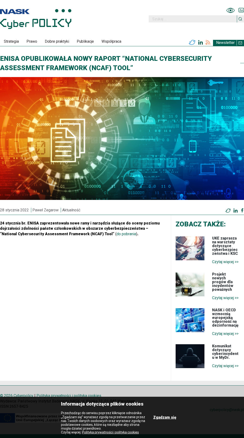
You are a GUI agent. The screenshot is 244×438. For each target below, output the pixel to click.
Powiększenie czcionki (241, 10)
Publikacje (85, 41)
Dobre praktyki (57, 41)
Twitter (192, 42)
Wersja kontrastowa (230, 10)
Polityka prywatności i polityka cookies (68, 395)
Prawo (31, 41)
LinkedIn (200, 42)
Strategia (11, 41)
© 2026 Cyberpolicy (16, 395)
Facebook (242, 210)
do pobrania (126, 234)
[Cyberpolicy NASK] (35, 19)
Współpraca (111, 41)
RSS (208, 42)
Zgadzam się (164, 417)
